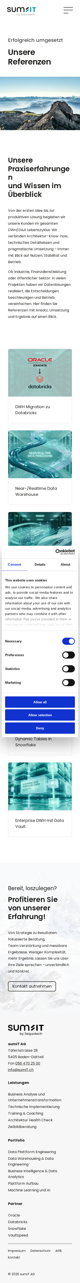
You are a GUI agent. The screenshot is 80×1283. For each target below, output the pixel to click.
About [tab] (65, 564)
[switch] (68, 654)
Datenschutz (40, 1251)
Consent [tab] (14, 564)
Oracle (14, 1215)
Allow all (40, 702)
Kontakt (14, 1258)
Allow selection (40, 715)
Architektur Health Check (30, 1120)
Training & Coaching (25, 1113)
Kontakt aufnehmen (32, 986)
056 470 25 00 (27, 1063)
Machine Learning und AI (29, 1190)
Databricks (17, 1221)
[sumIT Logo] (21, 14)
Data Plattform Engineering (32, 1151)
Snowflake (17, 1228)
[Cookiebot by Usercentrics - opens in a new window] (56, 552)
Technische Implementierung (34, 1106)
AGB (58, 1251)
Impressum (17, 1251)
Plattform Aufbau (23, 1183)
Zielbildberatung (22, 1126)
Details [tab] (40, 564)
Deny (40, 728)
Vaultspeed (18, 1235)
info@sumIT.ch (21, 1069)
